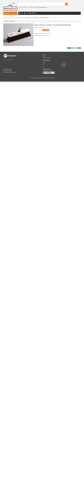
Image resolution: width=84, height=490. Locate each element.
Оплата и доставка (7, 70)
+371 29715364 (31, 7)
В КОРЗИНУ (46, 30)
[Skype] (74, 48)
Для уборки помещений (21, 17)
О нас (44, 56)
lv (15, 3)
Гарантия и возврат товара (9, 72)
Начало (5, 17)
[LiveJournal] (80, 48)
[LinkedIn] (78, 48)
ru (13, 3)
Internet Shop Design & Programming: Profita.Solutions (44, 77)
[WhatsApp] (72, 48)
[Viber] (71, 48)
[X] (69, 48)
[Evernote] (76, 48)
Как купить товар (7, 69)
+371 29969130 (23, 7)
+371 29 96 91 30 (9, 59)
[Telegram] (67, 48)
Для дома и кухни (11, 17)
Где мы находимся (47, 57)
